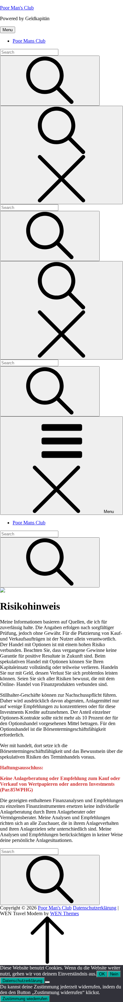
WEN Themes (64, 913)
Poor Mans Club (29, 41)
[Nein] (47, 982)
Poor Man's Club (17, 7)
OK (102, 974)
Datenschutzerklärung (94, 907)
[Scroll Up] (47, 962)
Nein (114, 974)
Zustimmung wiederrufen (25, 998)
